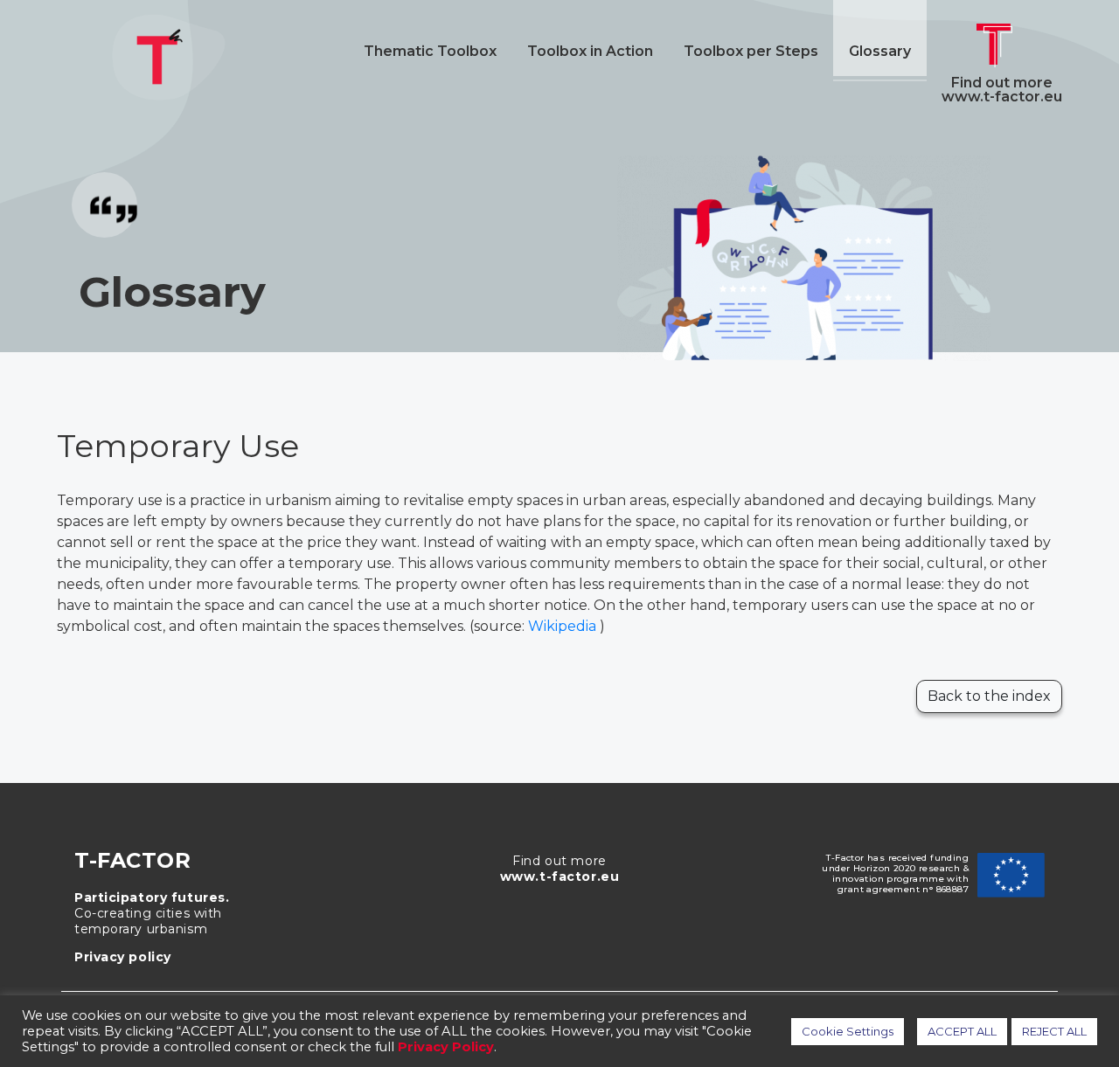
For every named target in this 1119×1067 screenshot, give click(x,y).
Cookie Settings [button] (847, 1031)
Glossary (880, 51)
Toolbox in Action (590, 51)
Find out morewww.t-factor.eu (1002, 89)
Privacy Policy (446, 1047)
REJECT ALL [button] (1054, 1031)
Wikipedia (564, 626)
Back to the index (989, 696)
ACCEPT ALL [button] (962, 1031)
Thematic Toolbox (430, 51)
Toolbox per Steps (751, 51)
